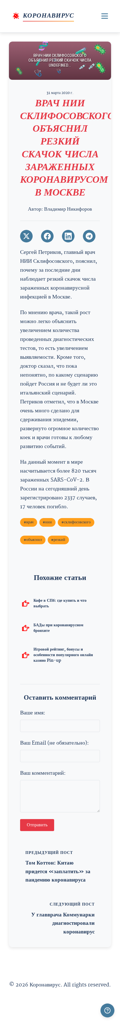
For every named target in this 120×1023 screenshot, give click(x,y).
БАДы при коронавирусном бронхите (58, 627)
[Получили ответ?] (107, 1010)
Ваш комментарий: (43, 773)
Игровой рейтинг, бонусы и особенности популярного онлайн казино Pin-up (63, 655)
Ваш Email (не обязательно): (54, 743)
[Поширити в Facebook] (47, 236)
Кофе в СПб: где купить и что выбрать (60, 603)
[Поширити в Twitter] (26, 236)
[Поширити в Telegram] (89, 236)
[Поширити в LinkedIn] (68, 236)
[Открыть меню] (104, 16)
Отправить (37, 825)
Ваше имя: (32, 713)
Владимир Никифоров (68, 209)
